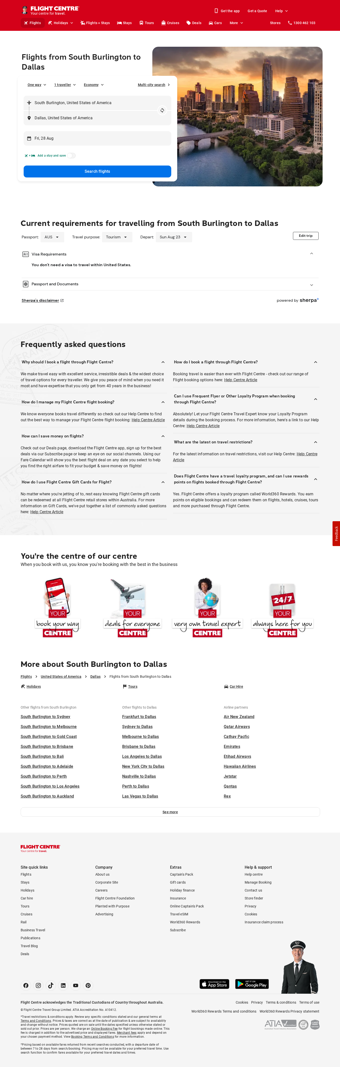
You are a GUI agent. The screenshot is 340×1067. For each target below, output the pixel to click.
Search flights (97, 171)
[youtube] (75, 985)
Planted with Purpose (112, 906)
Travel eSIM (179, 914)
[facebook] (26, 985)
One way (34, 85)
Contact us (253, 890)
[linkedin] (63, 985)
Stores (275, 23)
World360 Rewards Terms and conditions (223, 1011)
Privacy (250, 906)
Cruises (173, 23)
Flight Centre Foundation (115, 898)
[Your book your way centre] (58, 608)
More (234, 23)
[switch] (70, 157)
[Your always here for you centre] (282, 608)
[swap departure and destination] (162, 110)
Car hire (27, 898)
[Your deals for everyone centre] (133, 608)
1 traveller (62, 85)
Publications (30, 938)
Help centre (254, 874)
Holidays (61, 23)
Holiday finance (182, 890)
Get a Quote (257, 11)
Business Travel (33, 930)
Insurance (178, 898)
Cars (218, 23)
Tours (149, 23)
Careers (101, 890)
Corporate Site (106, 882)
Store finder (254, 898)
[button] (170, 812)
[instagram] (38, 985)
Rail (24, 922)
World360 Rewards (185, 922)
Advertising (104, 914)
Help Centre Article (148, 420)
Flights (35, 23)
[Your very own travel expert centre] (207, 608)
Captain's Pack (181, 874)
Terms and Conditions (36, 1021)
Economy (91, 85)
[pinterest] (88, 985)
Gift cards (178, 882)
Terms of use (309, 1002)
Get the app (230, 11)
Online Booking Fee (104, 1028)
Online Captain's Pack (187, 906)
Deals (196, 23)
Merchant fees (127, 1032)
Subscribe (178, 930)
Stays (127, 23)
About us (102, 874)
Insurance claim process (264, 922)
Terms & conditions (281, 1002)
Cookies (251, 914)
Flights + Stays (98, 23)
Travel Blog (29, 946)
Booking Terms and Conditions (92, 1036)
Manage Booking (258, 882)
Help (279, 11)
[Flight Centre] (40, 848)
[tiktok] (51, 985)
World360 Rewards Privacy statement (290, 1011)
